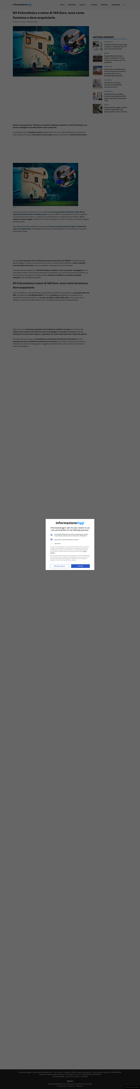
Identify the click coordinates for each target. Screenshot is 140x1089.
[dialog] (70, 544)
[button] (70, 543)
